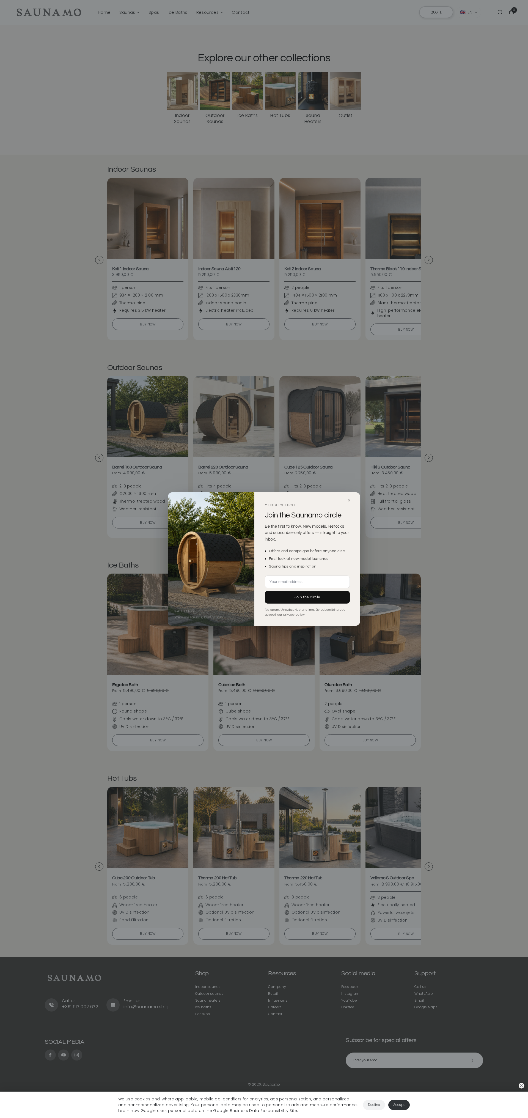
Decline (374, 1104)
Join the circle (307, 597)
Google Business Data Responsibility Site (255, 1110)
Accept (399, 1104)
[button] (521, 1086)
